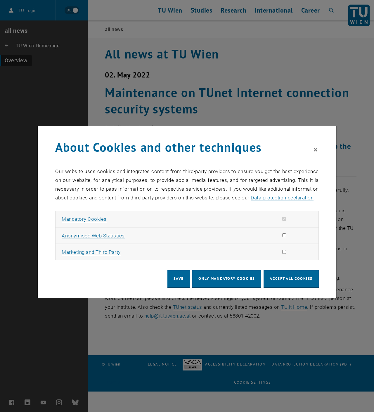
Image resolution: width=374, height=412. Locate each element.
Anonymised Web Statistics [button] (93, 236)
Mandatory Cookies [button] (84, 219)
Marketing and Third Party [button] (91, 252)
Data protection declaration (282, 198)
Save (179, 278)
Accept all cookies (291, 278)
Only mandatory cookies (226, 278)
